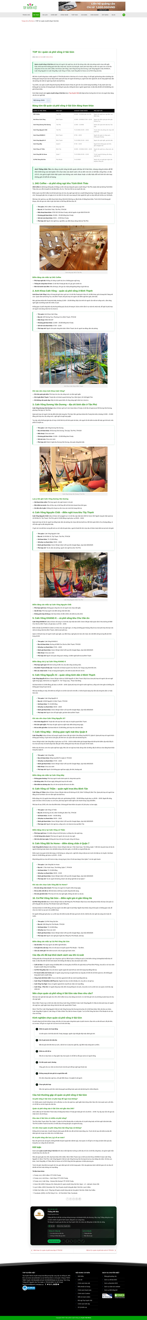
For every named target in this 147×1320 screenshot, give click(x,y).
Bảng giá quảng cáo (110, 1276)
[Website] (63, 1241)
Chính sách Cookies (84, 1293)
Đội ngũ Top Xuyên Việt (85, 1300)
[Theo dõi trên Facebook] (45, 1284)
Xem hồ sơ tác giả (54, 1241)
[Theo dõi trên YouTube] (58, 1284)
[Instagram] (75, 1241)
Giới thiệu (81, 1276)
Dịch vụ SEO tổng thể (110, 1290)
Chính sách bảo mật (84, 1283)
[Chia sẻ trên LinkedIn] (79, 1199)
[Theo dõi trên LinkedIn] (56, 1284)
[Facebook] (67, 1241)
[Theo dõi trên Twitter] (47, 1284)
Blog (113, 15)
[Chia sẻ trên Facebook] (67, 1199)
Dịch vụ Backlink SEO (111, 1283)
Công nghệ (64, 15)
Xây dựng (105, 15)
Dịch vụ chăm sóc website (112, 1286)
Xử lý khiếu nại (82, 1307)
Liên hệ (80, 1279)
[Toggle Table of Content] (47, 100)
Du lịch (45, 15)
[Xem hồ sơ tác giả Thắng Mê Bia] (39, 1214)
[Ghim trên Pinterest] (76, 1199)
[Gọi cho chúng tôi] (52, 1284)
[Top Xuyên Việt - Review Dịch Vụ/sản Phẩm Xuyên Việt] (30, 6)
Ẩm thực (36, 15)
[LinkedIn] (79, 1241)
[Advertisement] (73, 36)
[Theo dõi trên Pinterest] (54, 1284)
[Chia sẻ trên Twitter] (70, 1199)
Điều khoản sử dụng (84, 1286)
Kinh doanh (94, 15)
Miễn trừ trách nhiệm (84, 1297)
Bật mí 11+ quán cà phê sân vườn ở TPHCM (100, 1250)
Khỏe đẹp (54, 15)
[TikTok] (83, 1241)
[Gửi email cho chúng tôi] (50, 1284)
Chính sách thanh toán (84, 1290)
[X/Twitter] (71, 1241)
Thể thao (74, 15)
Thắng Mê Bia (49, 57)
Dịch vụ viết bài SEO (110, 1279)
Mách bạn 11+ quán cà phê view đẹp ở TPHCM (47, 1250)
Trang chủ (26, 15)
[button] (123, 14)
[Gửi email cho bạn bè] (73, 1199)
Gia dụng (84, 15)
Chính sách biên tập (84, 1304)
